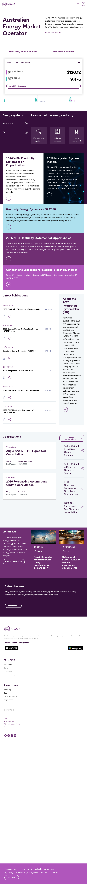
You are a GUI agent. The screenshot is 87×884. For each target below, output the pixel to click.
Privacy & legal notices (12, 724)
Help (5, 718)
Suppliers (7, 727)
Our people (8, 671)
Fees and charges (10, 675)
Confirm (11, 878)
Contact (7, 730)
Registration (8, 700)
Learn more (12, 606)
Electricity (8, 123)
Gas (4, 132)
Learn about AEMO (53, 33)
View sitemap (9, 721)
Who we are (8, 665)
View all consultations (70, 438)
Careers (7, 668)
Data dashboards (10, 696)
